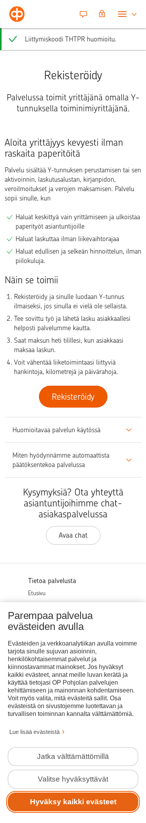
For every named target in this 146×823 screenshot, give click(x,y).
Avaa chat (73, 535)
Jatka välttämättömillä (73, 756)
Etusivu (37, 593)
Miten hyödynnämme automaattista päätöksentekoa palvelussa (60, 460)
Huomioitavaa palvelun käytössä (56, 430)
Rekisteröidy (73, 397)
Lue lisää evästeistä (34, 731)
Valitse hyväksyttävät (73, 779)
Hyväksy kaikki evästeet (73, 802)
